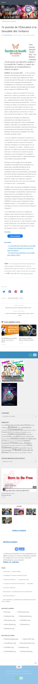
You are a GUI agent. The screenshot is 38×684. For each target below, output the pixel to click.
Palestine (26, 441)
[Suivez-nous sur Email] (35, 355)
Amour (27, 425)
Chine (19, 427)
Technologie (6, 450)
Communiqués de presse (8, 21)
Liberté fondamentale (27, 436)
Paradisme (5, 443)
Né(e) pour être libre (6, 495)
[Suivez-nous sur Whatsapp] (30, 355)
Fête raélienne (16, 432)
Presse (21, 298)
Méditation (15, 438)
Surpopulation (22, 448)
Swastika (29, 448)
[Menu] (35, 2)
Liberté (17, 436)
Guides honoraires (17, 434)
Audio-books (6, 571)
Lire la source (15, 236)
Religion (28, 443)
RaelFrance (8, 35)
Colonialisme (26, 427)
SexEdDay (7, 232)
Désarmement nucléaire (29, 430)
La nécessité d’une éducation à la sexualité (22, 246)
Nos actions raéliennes (9, 587)
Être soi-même (28, 452)
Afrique (3, 425)
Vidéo (10, 452)
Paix (21, 441)
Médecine (3, 438)
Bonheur (12, 427)
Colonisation (4, 430)
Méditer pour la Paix (11, 440)
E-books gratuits (16, 571)
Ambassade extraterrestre (14, 425)
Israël (9, 436)
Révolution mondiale (21, 445)
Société (15, 448)
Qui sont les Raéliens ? (9, 595)
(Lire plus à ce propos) (27, 273)
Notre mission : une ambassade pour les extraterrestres (17, 591)
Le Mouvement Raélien (9, 579)
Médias (8, 439)
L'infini (12, 436)
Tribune (16, 449)
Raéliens (21, 443)
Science (6, 447)
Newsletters (30, 583)
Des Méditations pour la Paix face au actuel (9, 340)
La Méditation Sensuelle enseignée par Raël (15, 575)
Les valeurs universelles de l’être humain (14, 583)
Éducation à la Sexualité (13, 298)
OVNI (18, 441)
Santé (29, 445)
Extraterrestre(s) (6, 432)
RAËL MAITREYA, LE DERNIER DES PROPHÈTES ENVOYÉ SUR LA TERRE (18, 600)
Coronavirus (15, 429)
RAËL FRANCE (3, 2)
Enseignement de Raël (8, 493)
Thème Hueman (28, 673)
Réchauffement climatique (8, 445)
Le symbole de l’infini (23, 579)
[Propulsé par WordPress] (17, 673)
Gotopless (24, 432)
